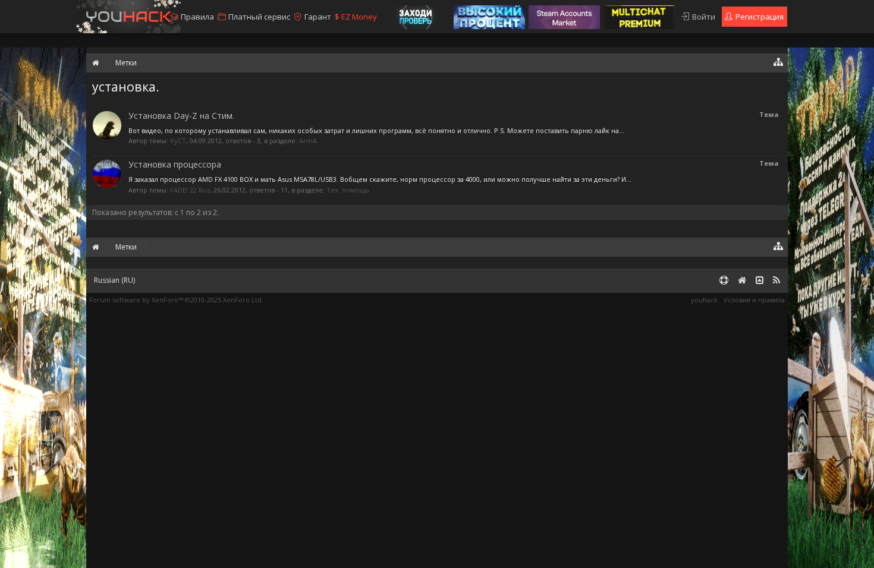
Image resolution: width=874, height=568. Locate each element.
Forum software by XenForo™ (176, 299)
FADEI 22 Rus (190, 189)
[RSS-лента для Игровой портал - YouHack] (776, 281)
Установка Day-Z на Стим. (181, 115)
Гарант (317, 16)
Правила (197, 16)
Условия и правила (754, 299)
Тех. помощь (347, 189)
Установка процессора (174, 164)
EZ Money (356, 16)
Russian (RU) (114, 280)
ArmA (308, 140)
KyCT (178, 140)
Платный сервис (259, 16)
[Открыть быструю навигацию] (779, 61)
